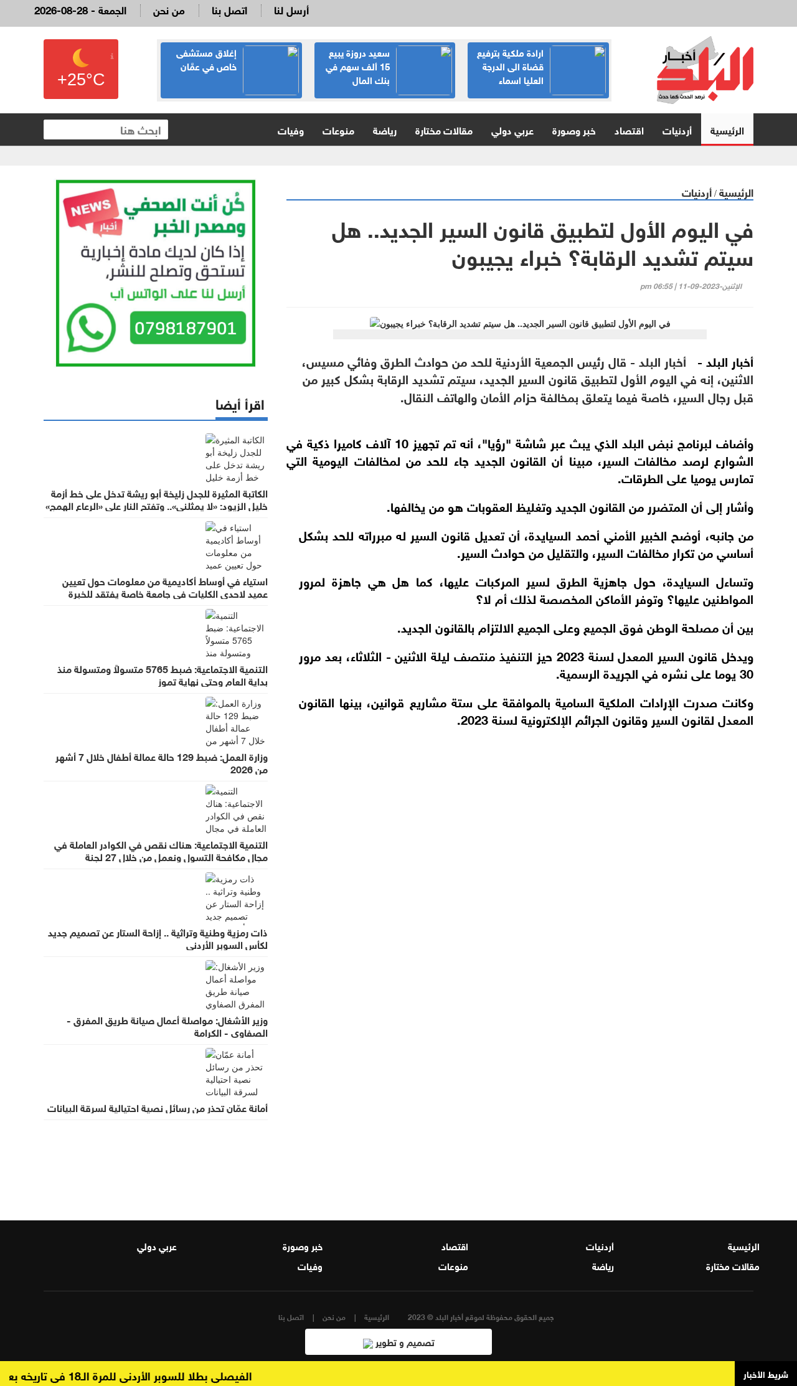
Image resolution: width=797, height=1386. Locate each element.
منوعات (338, 129)
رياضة (385, 129)
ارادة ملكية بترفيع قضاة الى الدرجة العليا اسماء (510, 65)
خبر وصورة (574, 129)
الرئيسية (727, 129)
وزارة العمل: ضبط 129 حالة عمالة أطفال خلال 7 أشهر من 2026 (161, 762)
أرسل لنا (291, 9)
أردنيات (677, 129)
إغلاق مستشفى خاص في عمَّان (206, 58)
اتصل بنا (229, 9)
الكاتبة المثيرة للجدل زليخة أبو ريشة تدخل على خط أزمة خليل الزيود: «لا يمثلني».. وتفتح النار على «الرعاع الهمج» (156, 498)
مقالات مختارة (444, 129)
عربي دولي (512, 129)
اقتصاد (629, 129)
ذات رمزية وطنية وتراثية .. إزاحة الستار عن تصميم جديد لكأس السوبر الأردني (158, 937)
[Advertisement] (519, 1045)
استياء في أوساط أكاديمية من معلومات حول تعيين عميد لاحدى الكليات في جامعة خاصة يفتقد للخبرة (165, 586)
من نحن (169, 9)
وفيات (291, 129)
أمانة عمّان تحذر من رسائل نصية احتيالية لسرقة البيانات (157, 1107)
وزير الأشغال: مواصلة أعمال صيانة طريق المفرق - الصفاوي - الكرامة (167, 1025)
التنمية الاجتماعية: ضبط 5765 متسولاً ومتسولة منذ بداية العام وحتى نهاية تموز (162, 674)
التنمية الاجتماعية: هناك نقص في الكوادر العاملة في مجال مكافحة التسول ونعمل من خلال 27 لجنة (161, 849)
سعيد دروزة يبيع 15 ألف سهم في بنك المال (358, 65)
